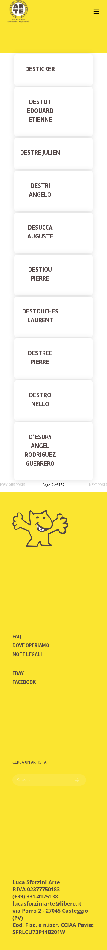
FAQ (16, 636)
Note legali (27, 654)
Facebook (24, 682)
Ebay (18, 673)
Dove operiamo (30, 645)
